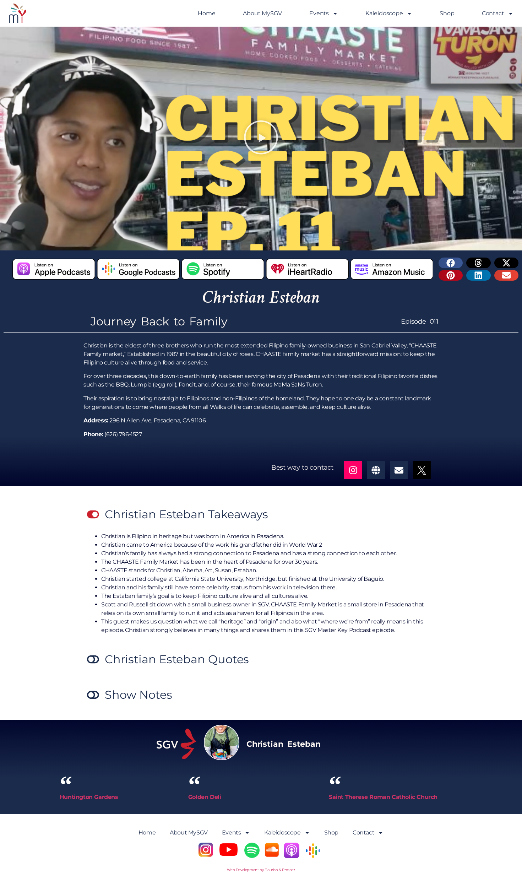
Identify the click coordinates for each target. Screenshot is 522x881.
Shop (447, 13)
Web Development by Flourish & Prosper (261, 870)
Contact (493, 13)
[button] (261, 139)
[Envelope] (399, 470)
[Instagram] (353, 470)
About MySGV (262, 13)
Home (207, 13)
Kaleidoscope (384, 13)
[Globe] (376, 470)
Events (319, 13)
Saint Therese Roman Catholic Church (383, 797)
